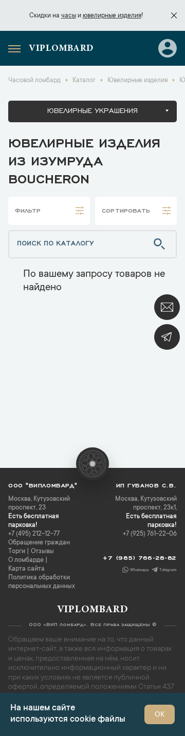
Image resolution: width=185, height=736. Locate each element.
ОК (159, 715)
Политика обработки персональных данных (41, 582)
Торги (16, 551)
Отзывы (42, 551)
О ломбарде (26, 560)
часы (68, 16)
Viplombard (61, 48)
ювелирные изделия (112, 16)
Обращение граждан (39, 542)
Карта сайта (26, 569)
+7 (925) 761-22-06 (150, 534)
